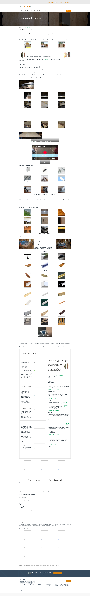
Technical (39, 584)
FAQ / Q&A (39, 583)
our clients (45, 344)
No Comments (28, 27)
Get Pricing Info (58, 573)
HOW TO (60, 2)
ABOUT (49, 2)
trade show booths (47, 59)
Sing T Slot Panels (42, 196)
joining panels (47, 565)
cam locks (39, 565)
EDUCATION (52, 2)
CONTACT (68, 2)
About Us (39, 585)
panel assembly (57, 565)
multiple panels (52, 565)
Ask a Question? (48, 584)
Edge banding (21, 202)
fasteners (43, 565)
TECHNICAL (56, 2)
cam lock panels (26, 565)
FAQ (63, 2)
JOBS (65, 2)
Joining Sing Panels (27, 30)
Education (20, 565)
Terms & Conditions (49, 583)
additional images (45, 143)
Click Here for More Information (53, 389)
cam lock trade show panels (33, 565)
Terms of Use (48, 585)
